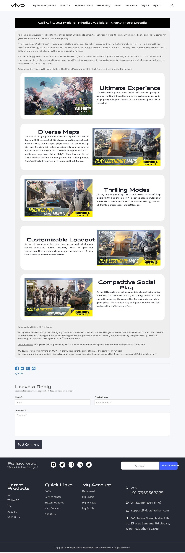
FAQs (48, 491)
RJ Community (103, 5)
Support (157, 5)
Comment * (20, 410)
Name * (18, 397)
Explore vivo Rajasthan (43, 5)
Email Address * (102, 397)
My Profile (88, 508)
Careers (117, 5)
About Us (50, 513)
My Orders (88, 496)
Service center (53, 496)
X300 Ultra (13, 517)
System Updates (54, 502)
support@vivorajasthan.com (149, 510)
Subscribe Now (169, 465)
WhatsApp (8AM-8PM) (145, 502)
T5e (9, 506)
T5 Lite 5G (13, 500)
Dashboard (88, 491)
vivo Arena (130, 5)
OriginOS (145, 5)
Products (64, 5)
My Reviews (89, 502)
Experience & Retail (84, 5)
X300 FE (12, 511)
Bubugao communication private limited (86, 547)
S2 (8, 494)
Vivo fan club (52, 508)
